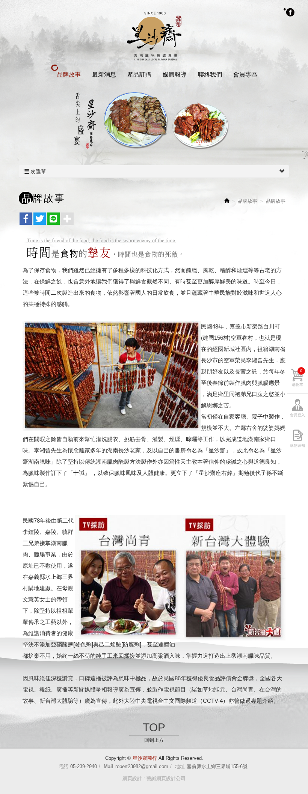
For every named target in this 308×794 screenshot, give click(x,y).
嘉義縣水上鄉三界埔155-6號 (217, 766)
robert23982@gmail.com (141, 766)
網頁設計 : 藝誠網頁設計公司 (154, 778)
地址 (180, 766)
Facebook (289, 12)
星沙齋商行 (154, 35)
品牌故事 (247, 201)
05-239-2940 (83, 766)
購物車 (297, 378)
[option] (154, 121)
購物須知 (297, 445)
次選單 (37, 172)
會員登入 (297, 415)
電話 (63, 766)
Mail (108, 766)
